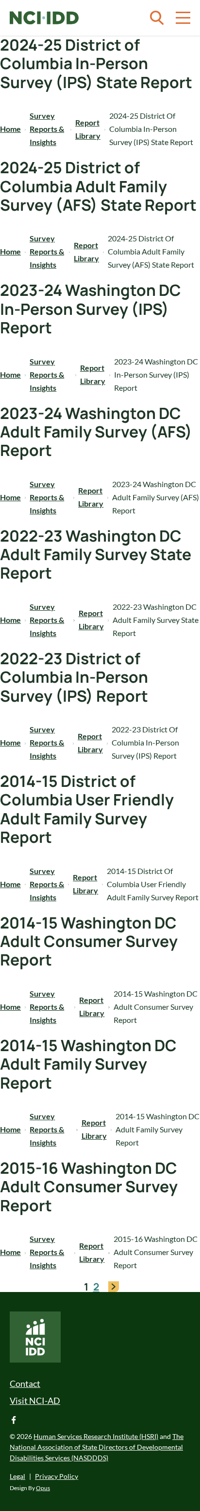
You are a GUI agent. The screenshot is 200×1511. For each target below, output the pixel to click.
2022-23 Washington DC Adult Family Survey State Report (95, 554)
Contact (25, 1383)
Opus (43, 1488)
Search (157, 18)
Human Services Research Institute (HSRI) (95, 1436)
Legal (17, 1476)
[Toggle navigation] (183, 18)
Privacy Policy (56, 1476)
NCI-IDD (44, 18)
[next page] (113, 1286)
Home (10, 128)
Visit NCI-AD (35, 1400)
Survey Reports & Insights (47, 128)
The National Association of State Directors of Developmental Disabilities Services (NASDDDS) (96, 1447)
